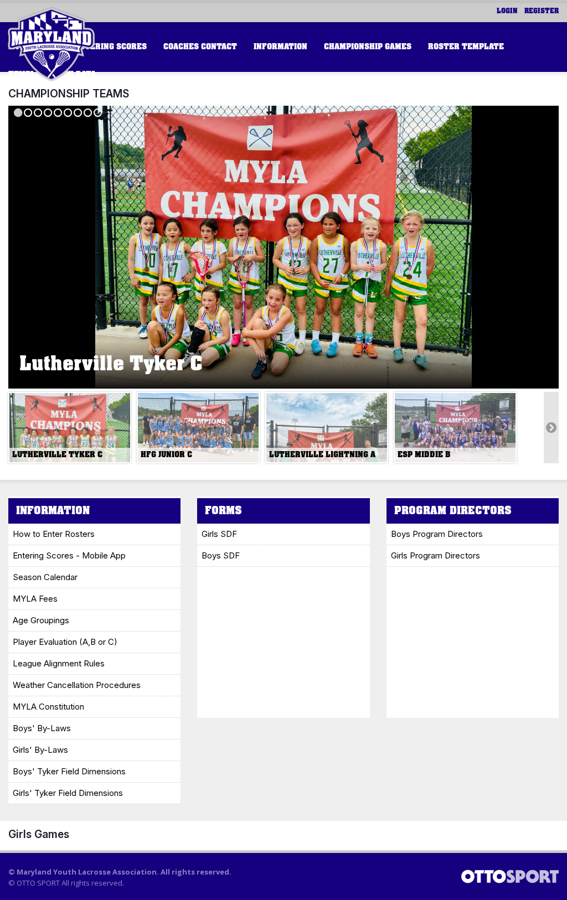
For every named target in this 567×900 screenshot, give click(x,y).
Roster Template (466, 47)
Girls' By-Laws (40, 749)
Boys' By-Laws (42, 728)
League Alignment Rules (59, 663)
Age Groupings (41, 620)
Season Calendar (45, 577)
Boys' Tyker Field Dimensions (69, 771)
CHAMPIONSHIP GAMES (367, 47)
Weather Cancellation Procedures (77, 685)
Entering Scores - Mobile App (69, 555)
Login (507, 11)
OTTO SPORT (38, 883)
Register (541, 11)
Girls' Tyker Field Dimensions (68, 793)
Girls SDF (219, 534)
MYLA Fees (35, 598)
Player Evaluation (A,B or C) (65, 642)
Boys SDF (221, 555)
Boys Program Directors (437, 534)
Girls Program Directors (435, 555)
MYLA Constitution (48, 706)
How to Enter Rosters (54, 534)
